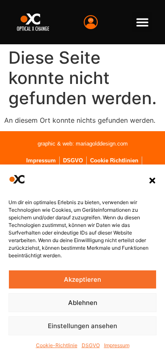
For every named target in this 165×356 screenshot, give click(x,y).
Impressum (116, 345)
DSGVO (91, 345)
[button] (152, 180)
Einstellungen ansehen (82, 326)
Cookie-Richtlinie (56, 345)
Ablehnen (82, 303)
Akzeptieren (82, 279)
